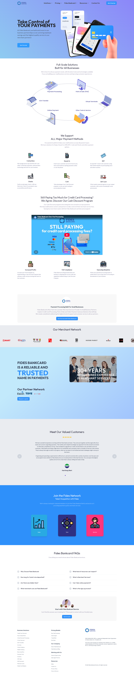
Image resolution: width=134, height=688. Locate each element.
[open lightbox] (67, 235)
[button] (48, 3)
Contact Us (96, 3)
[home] (22, 3)
